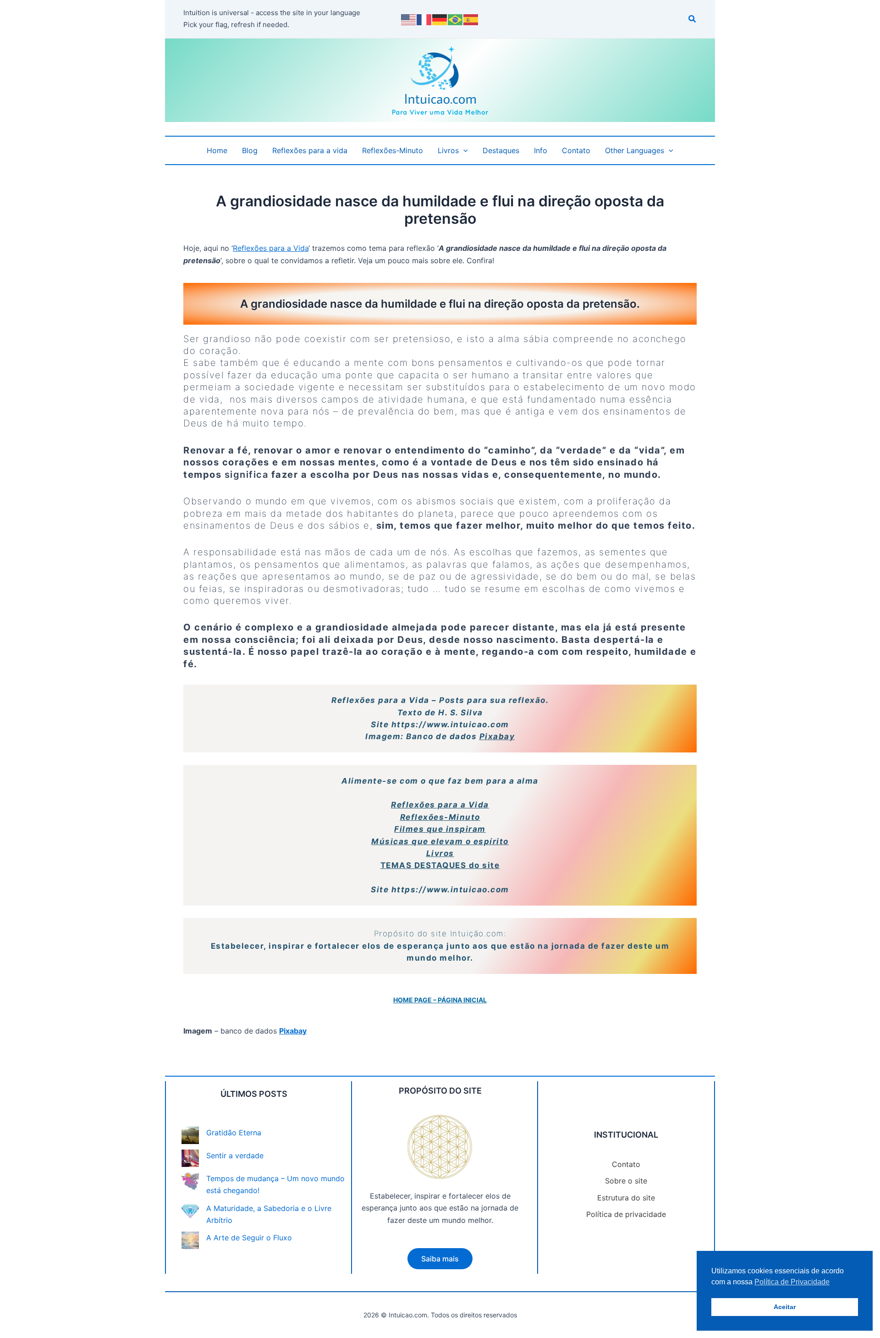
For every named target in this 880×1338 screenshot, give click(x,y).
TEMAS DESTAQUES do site (440, 865)
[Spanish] (471, 18)
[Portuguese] (455, 18)
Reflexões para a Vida (270, 248)
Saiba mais (440, 1258)
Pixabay (497, 736)
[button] (692, 20)
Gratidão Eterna (233, 1132)
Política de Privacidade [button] (792, 1282)
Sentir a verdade (235, 1155)
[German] (440, 18)
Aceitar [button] (785, 1306)
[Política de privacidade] (626, 1214)
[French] (424, 18)
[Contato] (626, 1164)
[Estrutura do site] (626, 1198)
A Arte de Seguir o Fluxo (249, 1237)
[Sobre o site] (626, 1181)
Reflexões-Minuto (440, 817)
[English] (409, 18)
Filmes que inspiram (440, 829)
